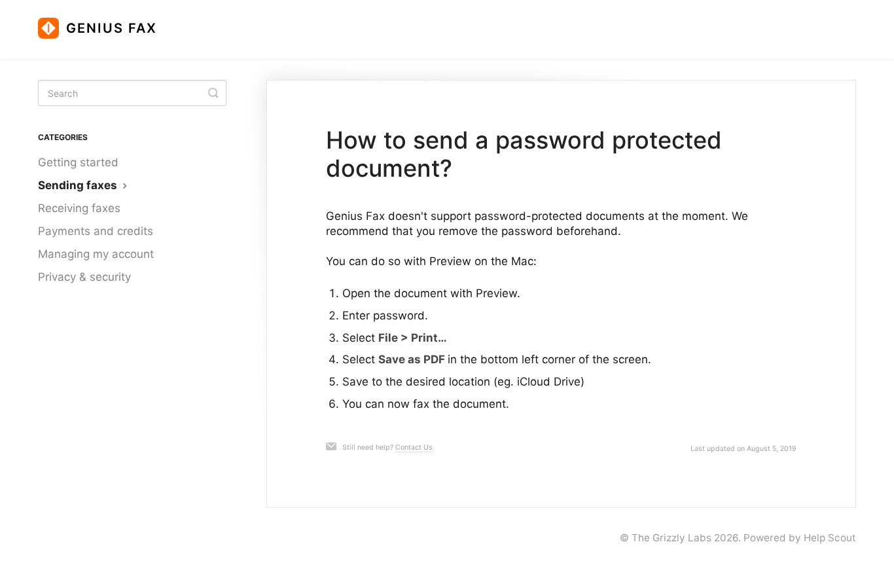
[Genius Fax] (104, 23)
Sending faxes (79, 185)
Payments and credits (95, 231)
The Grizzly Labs (671, 537)
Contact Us (414, 447)
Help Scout (830, 537)
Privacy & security (84, 276)
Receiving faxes (79, 208)
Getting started (78, 162)
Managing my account (96, 254)
